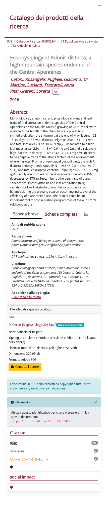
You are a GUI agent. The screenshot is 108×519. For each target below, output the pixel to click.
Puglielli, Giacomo (64, 79)
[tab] (86, 214)
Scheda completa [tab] (61, 214)
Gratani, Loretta (35, 91)
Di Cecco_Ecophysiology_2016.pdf (32, 325)
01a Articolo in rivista (25, 46)
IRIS (9, 41)
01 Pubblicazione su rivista (79, 41)
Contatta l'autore (26, 367)
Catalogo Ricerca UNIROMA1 (36, 41)
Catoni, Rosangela (28, 79)
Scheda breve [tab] (26, 214)
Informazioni (23, 402)
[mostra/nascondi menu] (99, 4)
